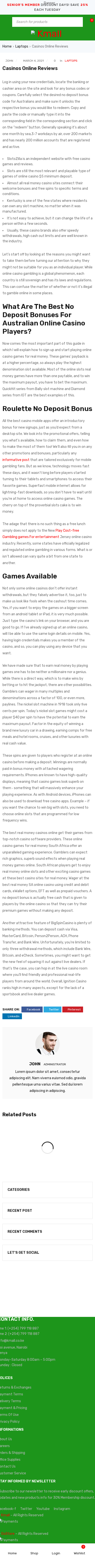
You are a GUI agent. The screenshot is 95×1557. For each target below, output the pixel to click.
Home (7, 46)
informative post (15, 460)
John (9, 60)
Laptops (21, 46)
